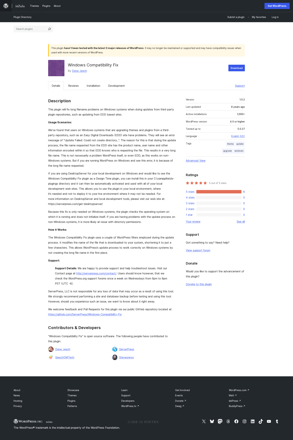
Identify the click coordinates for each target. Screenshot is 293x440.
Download (237, 68)
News (17, 395)
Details (56, 85)
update (239, 144)
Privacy (18, 406)
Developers (127, 400)
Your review (193, 221)
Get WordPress (277, 5)
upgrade (227, 151)
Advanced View (196, 160)
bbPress (235, 400)
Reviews (73, 85)
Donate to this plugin (199, 284)
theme (230, 144)
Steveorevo (126, 357)
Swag (179, 406)
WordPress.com (239, 390)
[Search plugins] (49, 29)
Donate (180, 400)
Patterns (72, 406)
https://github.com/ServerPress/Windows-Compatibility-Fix (85, 314)
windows (239, 151)
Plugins (71, 400)
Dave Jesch (79, 70)
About (17, 390)
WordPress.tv (130, 406)
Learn (124, 390)
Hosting (18, 400)
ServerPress (126, 349)
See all (241, 221)
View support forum (198, 250)
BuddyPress (237, 406)
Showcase (73, 390)
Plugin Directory (23, 17)
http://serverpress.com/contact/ (96, 273)
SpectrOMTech (64, 357)
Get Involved (182, 390)
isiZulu (49, 422)
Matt (233, 395)
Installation (93, 85)
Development (116, 85)
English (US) (238, 136)
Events (179, 395)
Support (240, 85)
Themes (72, 395)
